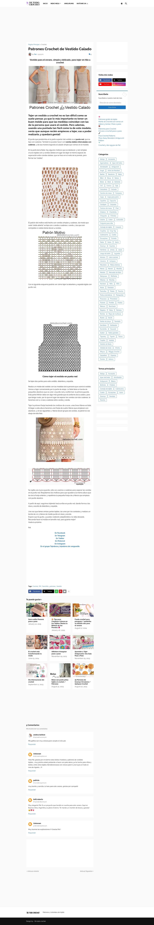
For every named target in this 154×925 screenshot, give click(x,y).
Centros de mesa (106, 208)
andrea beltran (39, 735)
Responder (32, 744)
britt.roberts (38, 799)
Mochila (111, 280)
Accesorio (111, 159)
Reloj (111, 310)
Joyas (120, 250)
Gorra (109, 242)
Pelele (112, 291)
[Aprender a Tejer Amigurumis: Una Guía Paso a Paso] (83, 642)
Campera (118, 193)
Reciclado (112, 306)
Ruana (102, 318)
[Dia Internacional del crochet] (36, 670)
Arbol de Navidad (114, 170)
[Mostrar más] (69, 591)
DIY (40, 586)
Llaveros (103, 261)
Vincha (117, 348)
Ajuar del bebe (117, 163)
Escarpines (104, 238)
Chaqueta (103, 216)
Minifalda (114, 276)
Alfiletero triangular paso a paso (59, 653)
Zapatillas (103, 355)
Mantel (110, 268)
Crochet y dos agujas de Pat (109, 145)
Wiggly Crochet (114, 351)
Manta (102, 268)
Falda (102, 242)
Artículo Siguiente (86, 871)
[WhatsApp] (56, 591)
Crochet (44, 44)
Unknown (37, 754)
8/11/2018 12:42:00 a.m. (40, 783)
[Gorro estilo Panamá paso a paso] (36, 610)
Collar (111, 219)
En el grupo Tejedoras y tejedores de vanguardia (60, 546)
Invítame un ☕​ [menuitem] (82, 3)
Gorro (117, 242)
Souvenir (113, 329)
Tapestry (103, 336)
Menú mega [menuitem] (55, 3)
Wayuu (102, 351)
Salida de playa (105, 321)
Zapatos (113, 355)
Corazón (118, 227)
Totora (120, 336)
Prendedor (113, 299)
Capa (102, 197)
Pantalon (111, 287)
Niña (111, 284)
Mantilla (119, 268)
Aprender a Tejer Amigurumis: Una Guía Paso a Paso (83, 654)
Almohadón (104, 167)
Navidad (103, 284)
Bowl (109, 182)
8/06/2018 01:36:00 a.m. (40, 756)
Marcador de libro (115, 272)
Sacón (110, 318)
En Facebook (60, 533)
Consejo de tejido (106, 227)
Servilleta (103, 325)
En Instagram (60, 544)
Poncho (120, 291)
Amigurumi (115, 167)
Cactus (109, 185)
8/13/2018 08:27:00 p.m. (40, 802)
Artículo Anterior (33, 871)
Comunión (119, 219)
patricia (36, 780)
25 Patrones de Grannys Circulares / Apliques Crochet (82, 682)
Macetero (103, 265)
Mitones (102, 280)
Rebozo (102, 306)
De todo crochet (40, 921)
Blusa (109, 178)
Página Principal (33, 44)
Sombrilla (103, 329)
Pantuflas (103, 291)
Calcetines (103, 189)
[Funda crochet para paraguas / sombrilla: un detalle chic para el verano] (83, 610)
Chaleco (103, 212)
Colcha (102, 219)
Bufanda (117, 182)
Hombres (103, 250)
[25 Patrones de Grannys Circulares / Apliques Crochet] (83, 670)
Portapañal (119, 295)
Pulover (102, 302)
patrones (52, 586)
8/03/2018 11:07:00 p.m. (40, 737)
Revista (102, 314)
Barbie (102, 174)
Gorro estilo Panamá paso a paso (36, 620)
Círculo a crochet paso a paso (110, 131)
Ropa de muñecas (115, 314)
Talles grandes (113, 333)
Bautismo (111, 174)
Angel (102, 170)
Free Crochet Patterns (106, 136)
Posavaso (103, 299)
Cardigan (103, 204)
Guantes (112, 246)
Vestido (59, 586)
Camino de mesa (106, 193)
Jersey (112, 250)
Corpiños (103, 231)
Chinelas (113, 216)
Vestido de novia (105, 348)
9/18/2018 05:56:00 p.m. (40, 826)
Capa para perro (113, 197)
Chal (117, 208)
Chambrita (113, 212)
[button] (121, 3)
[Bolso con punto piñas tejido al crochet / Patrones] (60, 670)
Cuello (114, 235)
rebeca (111, 359)
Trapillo (102, 340)
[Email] (64, 591)
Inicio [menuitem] (45, 3)
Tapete (112, 336)
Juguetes (117, 253)
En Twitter (60, 538)
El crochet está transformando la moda (35, 654)
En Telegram (60, 536)
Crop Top (113, 231)
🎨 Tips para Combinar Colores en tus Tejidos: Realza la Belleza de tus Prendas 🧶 (59, 623)
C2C (101, 185)
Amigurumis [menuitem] (69, 3)
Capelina (103, 201)
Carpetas (113, 204)
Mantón (102, 272)
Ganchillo (45, 586)
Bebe (120, 174)
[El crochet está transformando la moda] (36, 642)
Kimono (102, 257)
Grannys (103, 246)
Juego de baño (105, 253)
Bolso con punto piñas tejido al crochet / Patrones (60, 682)
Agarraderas (104, 163)
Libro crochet (113, 257)
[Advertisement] (77, 24)
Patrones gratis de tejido (107, 119)
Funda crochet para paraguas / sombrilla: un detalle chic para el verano (83, 622)
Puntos (120, 302)
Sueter (102, 333)
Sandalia (117, 321)
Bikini (102, 178)
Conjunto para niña (106, 223)
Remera (119, 310)
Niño (117, 284)
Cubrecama (104, 235)
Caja (116, 185)
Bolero (117, 178)
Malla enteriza (115, 265)
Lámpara (112, 261)
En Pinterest (60, 541)
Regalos (103, 310)
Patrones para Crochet (107, 129)
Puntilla (111, 302)
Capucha (113, 201)
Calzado (114, 189)
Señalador (113, 325)
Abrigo (102, 159)
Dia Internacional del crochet (36, 681)
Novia (102, 287)
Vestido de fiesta (105, 344)
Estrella (113, 238)
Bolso (102, 182)
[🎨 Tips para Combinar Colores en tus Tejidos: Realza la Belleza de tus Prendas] (60, 610)
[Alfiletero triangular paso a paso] (60, 642)
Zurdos (102, 359)
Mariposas (103, 276)
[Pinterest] (60, 591)
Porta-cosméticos (106, 295)
